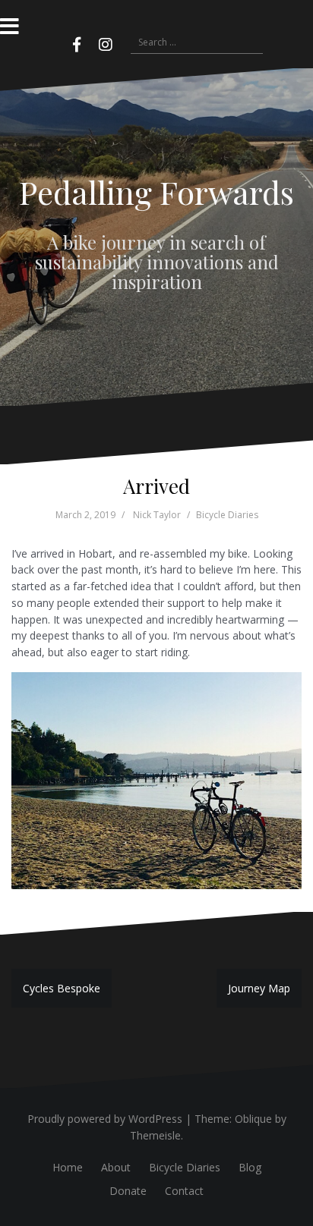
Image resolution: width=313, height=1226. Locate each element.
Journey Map (259, 988)
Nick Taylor (157, 514)
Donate (128, 1191)
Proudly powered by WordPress (104, 1118)
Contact (184, 1191)
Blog (250, 1167)
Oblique (253, 1118)
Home (67, 1167)
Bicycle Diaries (227, 514)
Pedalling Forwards (156, 192)
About (116, 1167)
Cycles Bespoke (61, 988)
